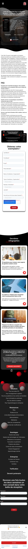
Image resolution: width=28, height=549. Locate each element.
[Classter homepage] (25, 4)
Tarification (14, 469)
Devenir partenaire (14, 473)
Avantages (14, 432)
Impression (25, 545)
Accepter (14, 542)
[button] (26, 527)
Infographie (8, 34)
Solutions (14, 389)
